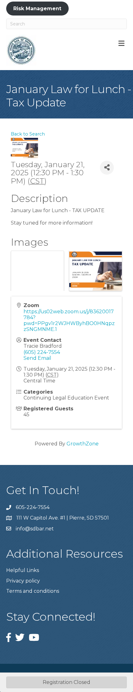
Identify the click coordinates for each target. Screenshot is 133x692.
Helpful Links (22, 570)
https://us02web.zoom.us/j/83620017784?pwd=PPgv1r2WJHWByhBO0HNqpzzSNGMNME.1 (69, 321)
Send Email (37, 358)
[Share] (107, 168)
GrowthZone (82, 444)
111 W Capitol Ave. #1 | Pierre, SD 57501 (62, 518)
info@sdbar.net (35, 529)
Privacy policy (23, 581)
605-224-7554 (32, 507)
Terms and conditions (32, 591)
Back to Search (28, 134)
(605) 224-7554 (42, 352)
